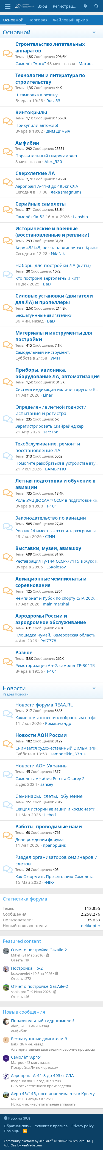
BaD (47, 284)
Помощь (11, 1130)
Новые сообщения (24, 1012)
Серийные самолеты (40, 204)
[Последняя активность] (85, 6)
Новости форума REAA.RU (44, 705)
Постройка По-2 (27, 968)
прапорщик (54, 845)
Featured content (22, 941)
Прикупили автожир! (36, 125)
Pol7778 (48, 640)
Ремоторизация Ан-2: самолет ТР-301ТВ (55, 665)
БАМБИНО (55, 469)
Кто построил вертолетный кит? (47, 278)
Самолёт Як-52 (29, 216)
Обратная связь (17, 1125)
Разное (23, 652)
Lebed (50, 814)
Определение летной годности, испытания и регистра (51, 410)
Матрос (86, 63)
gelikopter (90, 925)
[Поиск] (96, 6)
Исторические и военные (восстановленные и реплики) (52, 231)
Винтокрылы (31, 112)
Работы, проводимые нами (48, 826)
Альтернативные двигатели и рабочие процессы (53, 1049)
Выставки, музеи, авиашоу (48, 548)
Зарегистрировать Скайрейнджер (49, 426)
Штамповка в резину (36, 94)
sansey (46, 784)
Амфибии (27, 143)
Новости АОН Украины (41, 765)
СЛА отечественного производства (41, 1085)
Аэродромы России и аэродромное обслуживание (50, 619)
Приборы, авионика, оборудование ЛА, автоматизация (57, 373)
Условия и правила (51, 1125)
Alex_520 (53, 161)
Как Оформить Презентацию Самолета (54, 876)
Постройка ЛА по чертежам (35, 1067)
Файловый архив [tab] (70, 20)
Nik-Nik (58, 253)
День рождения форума (39, 839)
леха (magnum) (66, 192)
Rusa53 (53, 100)
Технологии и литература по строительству (50, 78)
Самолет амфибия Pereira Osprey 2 (50, 778)
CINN (50, 536)
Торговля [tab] (38, 20)
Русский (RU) (18, 1118)
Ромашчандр (58, 723)
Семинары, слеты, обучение (49, 796)
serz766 (51, 431)
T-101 (51, 506)
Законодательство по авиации (50, 518)
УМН (55, 358)
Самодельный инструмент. (42, 352)
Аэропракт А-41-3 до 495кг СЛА (46, 186)
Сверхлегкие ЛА (35, 173)
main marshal (56, 604)
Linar (47, 395)
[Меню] (7, 6)
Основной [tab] (13, 20)
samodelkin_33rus (68, 753)
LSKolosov (56, 567)
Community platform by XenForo (47, 1141)
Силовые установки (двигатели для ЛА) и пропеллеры (54, 299)
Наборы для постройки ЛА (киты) (53, 265)
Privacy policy (82, 1125)
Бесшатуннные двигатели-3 (43, 315)
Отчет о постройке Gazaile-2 (39, 949)
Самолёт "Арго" (30, 63)
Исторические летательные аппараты (43, 1104)
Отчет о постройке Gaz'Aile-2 (39, 986)
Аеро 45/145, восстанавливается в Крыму (57, 247)
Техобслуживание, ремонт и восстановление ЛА (47, 447)
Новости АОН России (41, 735)
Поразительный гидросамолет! (47, 155)
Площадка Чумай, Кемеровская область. (55, 635)
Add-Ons (10, 1145)
